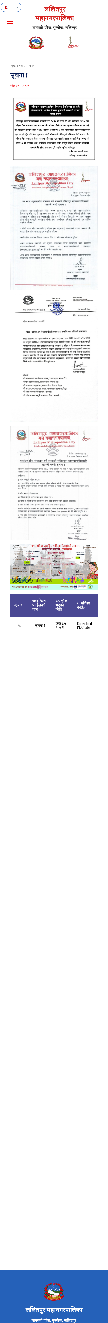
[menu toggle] (10, 23)
